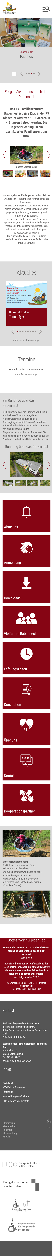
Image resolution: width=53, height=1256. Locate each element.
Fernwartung (10, 1133)
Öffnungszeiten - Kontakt (16, 1101)
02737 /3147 (13, 1057)
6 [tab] (30, 331)
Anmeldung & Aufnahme (16, 1096)
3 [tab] (31, 73)
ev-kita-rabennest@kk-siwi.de (17, 1060)
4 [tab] (34, 73)
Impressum (10, 1123)
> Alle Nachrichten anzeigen (26, 340)
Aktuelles (8, 1082)
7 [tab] (33, 331)
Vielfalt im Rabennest (15, 1087)
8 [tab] (35, 331)
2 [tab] (29, 73)
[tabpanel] (26, 40)
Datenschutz (10, 1126)
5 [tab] (28, 331)
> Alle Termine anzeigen (26, 374)
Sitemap (8, 1129)
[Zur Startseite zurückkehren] (10, 3)
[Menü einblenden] (45, 9)
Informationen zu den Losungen (26, 989)
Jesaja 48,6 (26, 957)
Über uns (8, 1091)
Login (7, 1136)
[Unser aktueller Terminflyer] (26, 294)
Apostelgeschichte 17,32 (26, 977)
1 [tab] (26, 73)
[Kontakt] (49, 1121)
